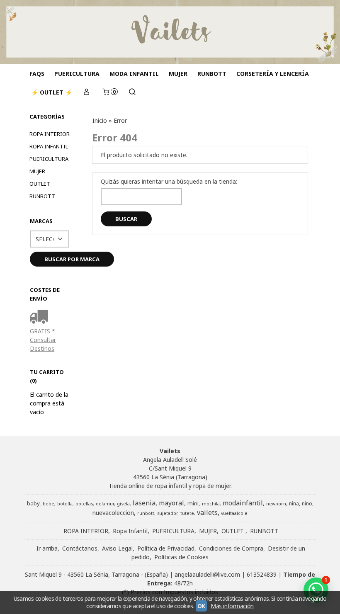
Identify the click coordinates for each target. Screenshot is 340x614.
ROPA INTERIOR (49, 134)
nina (294, 503)
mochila (211, 504)
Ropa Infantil (48, 146)
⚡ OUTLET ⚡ (51, 92)
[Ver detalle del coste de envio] (41, 317)
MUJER (178, 74)
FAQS (36, 74)
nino (307, 503)
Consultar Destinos (43, 344)
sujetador (167, 513)
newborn (276, 504)
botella (65, 504)
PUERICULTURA (77, 74)
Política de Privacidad (165, 548)
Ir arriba (47, 548)
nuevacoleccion (113, 512)
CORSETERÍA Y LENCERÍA (272, 74)
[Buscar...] (132, 92)
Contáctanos (79, 548)
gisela (123, 504)
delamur (105, 504)
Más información (232, 606)
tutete (187, 513)
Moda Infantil (134, 74)
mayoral (171, 502)
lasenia (144, 502)
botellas (84, 504)
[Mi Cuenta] (87, 92)
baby (33, 503)
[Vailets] (170, 32)
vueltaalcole (234, 513)
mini (193, 503)
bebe (48, 504)
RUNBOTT (211, 74)
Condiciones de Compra (231, 548)
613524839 (262, 574)
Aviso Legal (117, 548)
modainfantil (243, 502)
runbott (145, 513)
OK (201, 606)
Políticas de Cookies (181, 557)
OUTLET (39, 183)
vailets (207, 512)
